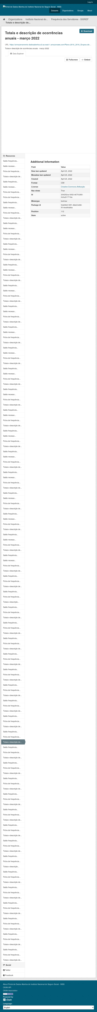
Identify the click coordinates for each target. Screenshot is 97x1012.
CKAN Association (10, 990)
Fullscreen (73, 59)
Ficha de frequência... (12, 171)
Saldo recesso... (9, 166)
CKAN (7, 999)
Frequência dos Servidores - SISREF (70, 19)
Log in (90, 2)
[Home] (4, 19)
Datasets (54, 10)
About (89, 10)
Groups (80, 10)
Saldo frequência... (10, 161)
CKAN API (7, 987)
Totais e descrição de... (18, 22)
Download (87, 31)
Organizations (67, 10)
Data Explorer (18, 53)
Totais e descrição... (11, 602)
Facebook (9, 975)
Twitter (7, 970)
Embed (87, 59)
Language (7, 1003)
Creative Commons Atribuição (73, 186)
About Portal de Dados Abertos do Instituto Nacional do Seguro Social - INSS (33, 984)
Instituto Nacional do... (37, 19)
